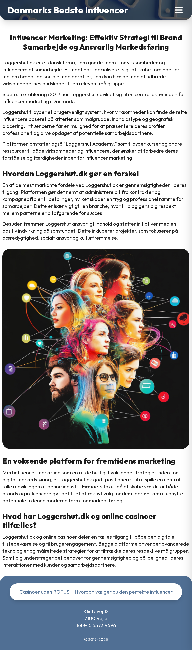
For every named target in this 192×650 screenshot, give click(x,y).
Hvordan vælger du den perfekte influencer (124, 592)
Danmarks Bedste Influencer (68, 10)
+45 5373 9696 (99, 625)
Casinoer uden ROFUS (45, 592)
